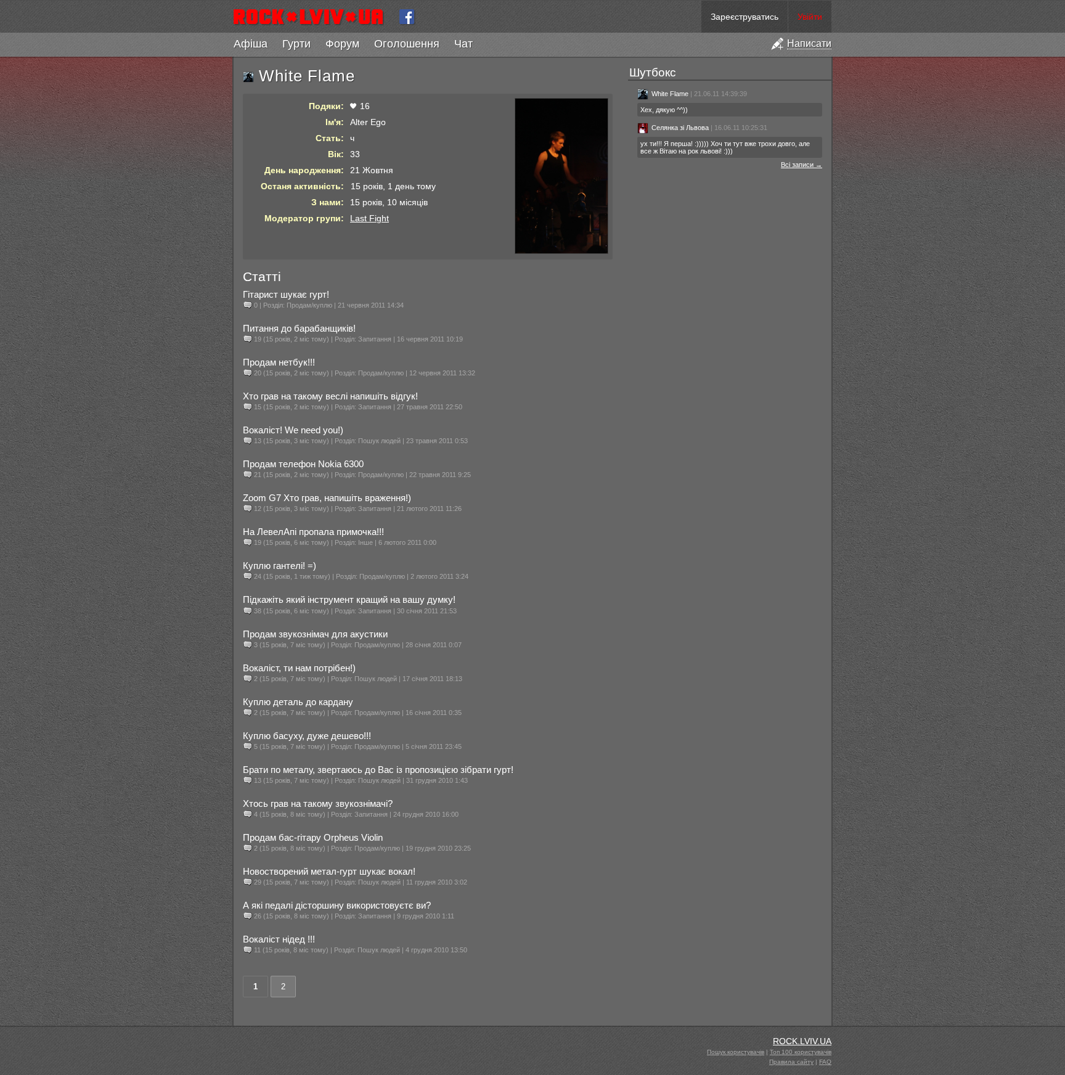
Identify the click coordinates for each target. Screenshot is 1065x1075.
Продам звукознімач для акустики (315, 634)
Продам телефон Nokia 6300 (303, 464)
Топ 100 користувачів (800, 1051)
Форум (342, 44)
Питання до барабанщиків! (299, 328)
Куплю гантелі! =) (279, 565)
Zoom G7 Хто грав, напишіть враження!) (327, 498)
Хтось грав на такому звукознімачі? (318, 803)
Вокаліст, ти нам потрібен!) (299, 668)
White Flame (669, 93)
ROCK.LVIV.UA (802, 1041)
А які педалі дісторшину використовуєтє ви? (337, 905)
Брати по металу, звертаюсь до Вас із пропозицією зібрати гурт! (378, 769)
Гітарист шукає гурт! (286, 294)
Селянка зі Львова (680, 127)
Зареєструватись (744, 17)
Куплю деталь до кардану (298, 702)
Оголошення (406, 44)
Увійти (810, 17)
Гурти (296, 44)
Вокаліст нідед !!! (279, 939)
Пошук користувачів (735, 1051)
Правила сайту (791, 1061)
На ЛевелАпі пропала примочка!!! (313, 531)
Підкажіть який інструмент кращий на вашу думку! (349, 599)
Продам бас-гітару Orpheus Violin (313, 837)
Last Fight (369, 218)
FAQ (825, 1061)
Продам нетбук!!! (279, 362)
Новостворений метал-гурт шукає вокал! (329, 871)
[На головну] (313, 17)
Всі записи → (801, 164)
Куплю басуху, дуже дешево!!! (307, 735)
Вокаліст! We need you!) (293, 430)
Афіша (250, 44)
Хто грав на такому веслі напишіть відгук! (330, 396)
